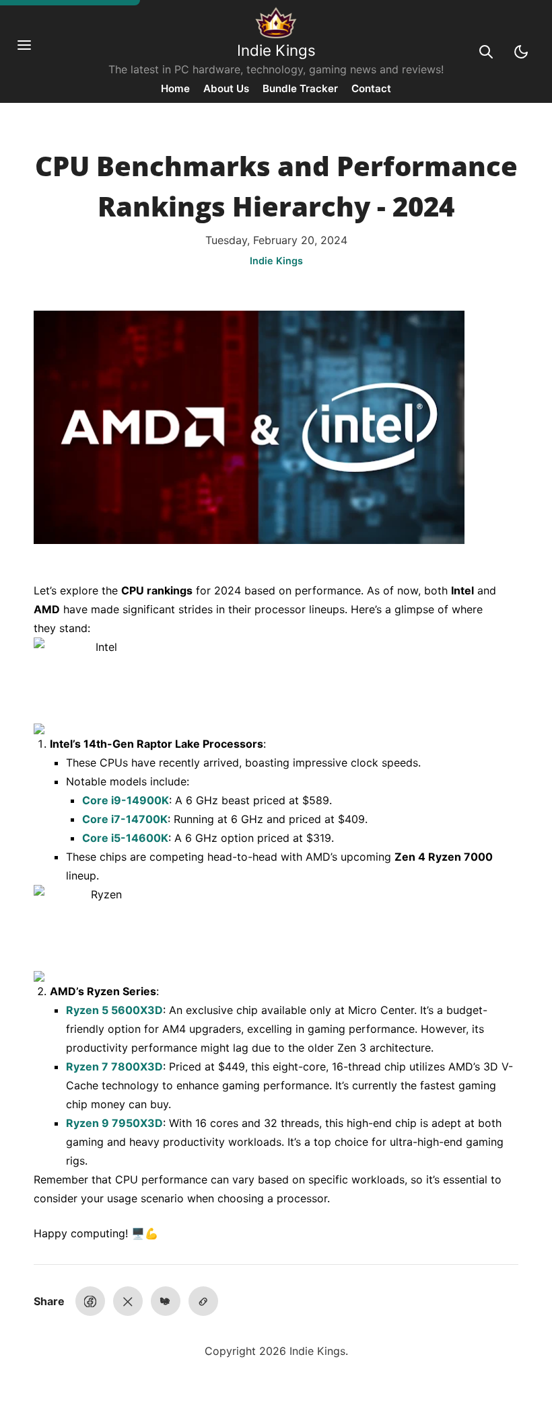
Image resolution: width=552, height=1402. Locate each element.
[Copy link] (203, 1301)
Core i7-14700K (125, 819)
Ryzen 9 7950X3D (114, 1123)
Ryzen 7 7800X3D (114, 1066)
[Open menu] (31, 52)
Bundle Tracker (300, 88)
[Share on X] (128, 1301)
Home (175, 88)
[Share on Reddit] (165, 1301)
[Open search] (486, 52)
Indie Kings (276, 50)
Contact (371, 88)
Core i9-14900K (125, 800)
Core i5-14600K (125, 838)
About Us (226, 88)
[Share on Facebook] (90, 1301)
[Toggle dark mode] (521, 52)
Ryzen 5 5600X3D (114, 1010)
